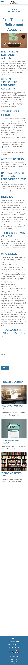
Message (3, 354)
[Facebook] (10, 652)
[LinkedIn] (15, 652)
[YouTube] (18, 652)
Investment (14, 661)
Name (2, 336)
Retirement (14, 659)
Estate (14, 663)
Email (2, 345)
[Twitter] (13, 652)
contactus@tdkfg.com (14, 650)
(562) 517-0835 (15, 641)
